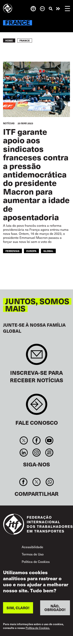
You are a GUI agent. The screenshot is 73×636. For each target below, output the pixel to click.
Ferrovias (12, 251)
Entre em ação (58, 8)
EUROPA (31, 251)
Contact (36, 406)
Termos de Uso (33, 554)
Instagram (36, 453)
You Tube (49, 440)
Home (9, 40)
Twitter (23, 440)
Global (48, 251)
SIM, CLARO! (17, 607)
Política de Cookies (36, 561)
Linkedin (23, 453)
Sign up (36, 356)
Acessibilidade (32, 546)
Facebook (36, 440)
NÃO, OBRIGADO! (54, 607)
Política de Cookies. (38, 628)
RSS (49, 453)
